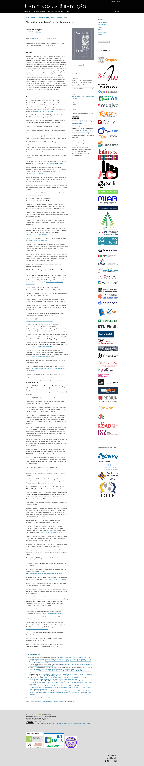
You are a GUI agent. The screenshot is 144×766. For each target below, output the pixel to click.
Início (27, 17)
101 (42, 697)
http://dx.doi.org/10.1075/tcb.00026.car (40, 181)
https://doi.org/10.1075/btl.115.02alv (42, 111)
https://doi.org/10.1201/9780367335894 (37, 629)
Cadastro (112, 1)
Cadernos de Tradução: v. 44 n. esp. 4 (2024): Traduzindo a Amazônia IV (61, 669)
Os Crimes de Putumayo (69, 664)
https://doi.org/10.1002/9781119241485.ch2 (42, 347)
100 (40, 697)
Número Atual (28, 11)
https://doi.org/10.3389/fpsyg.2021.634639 (50, 613)
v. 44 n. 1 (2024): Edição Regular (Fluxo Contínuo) (49, 17)
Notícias (50, 11)
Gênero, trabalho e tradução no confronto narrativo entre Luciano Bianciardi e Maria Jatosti (66, 674)
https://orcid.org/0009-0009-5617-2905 (34, 32)
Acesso (118, 1)
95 (31, 697)
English (100, 27)
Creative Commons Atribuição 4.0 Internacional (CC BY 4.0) (76, 723)
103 (47, 697)
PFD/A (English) (78, 65)
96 (33, 697)
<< (27, 697)
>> (49, 697)
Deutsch (100, 29)
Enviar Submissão (103, 42)
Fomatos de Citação (78, 88)
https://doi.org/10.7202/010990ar (58, 579)
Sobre (68, 11)
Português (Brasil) (103, 24)
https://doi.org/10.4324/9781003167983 (52, 532)
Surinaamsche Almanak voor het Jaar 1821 (57, 661)
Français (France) (102, 32)
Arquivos (33, 17)
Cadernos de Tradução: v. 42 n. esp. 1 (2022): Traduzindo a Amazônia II (71, 659)
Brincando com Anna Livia (47, 671)
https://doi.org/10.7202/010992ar (38, 240)
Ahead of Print (59, 11)
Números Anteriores (40, 11)
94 (29, 697)
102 (45, 697)
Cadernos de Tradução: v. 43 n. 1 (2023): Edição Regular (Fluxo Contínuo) (50, 676)
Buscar (117, 11)
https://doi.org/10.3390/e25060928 (53, 163)
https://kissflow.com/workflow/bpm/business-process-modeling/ (44, 573)
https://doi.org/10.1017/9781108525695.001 (42, 357)
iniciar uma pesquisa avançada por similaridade (50, 701)
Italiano (100, 34)
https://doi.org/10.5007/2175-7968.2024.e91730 (42, 38)
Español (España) (103, 22)
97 (34, 697)
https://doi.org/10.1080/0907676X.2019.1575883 (39, 321)
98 (36, 697)
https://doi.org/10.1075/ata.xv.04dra (36, 234)
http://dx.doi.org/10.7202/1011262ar (36, 173)
